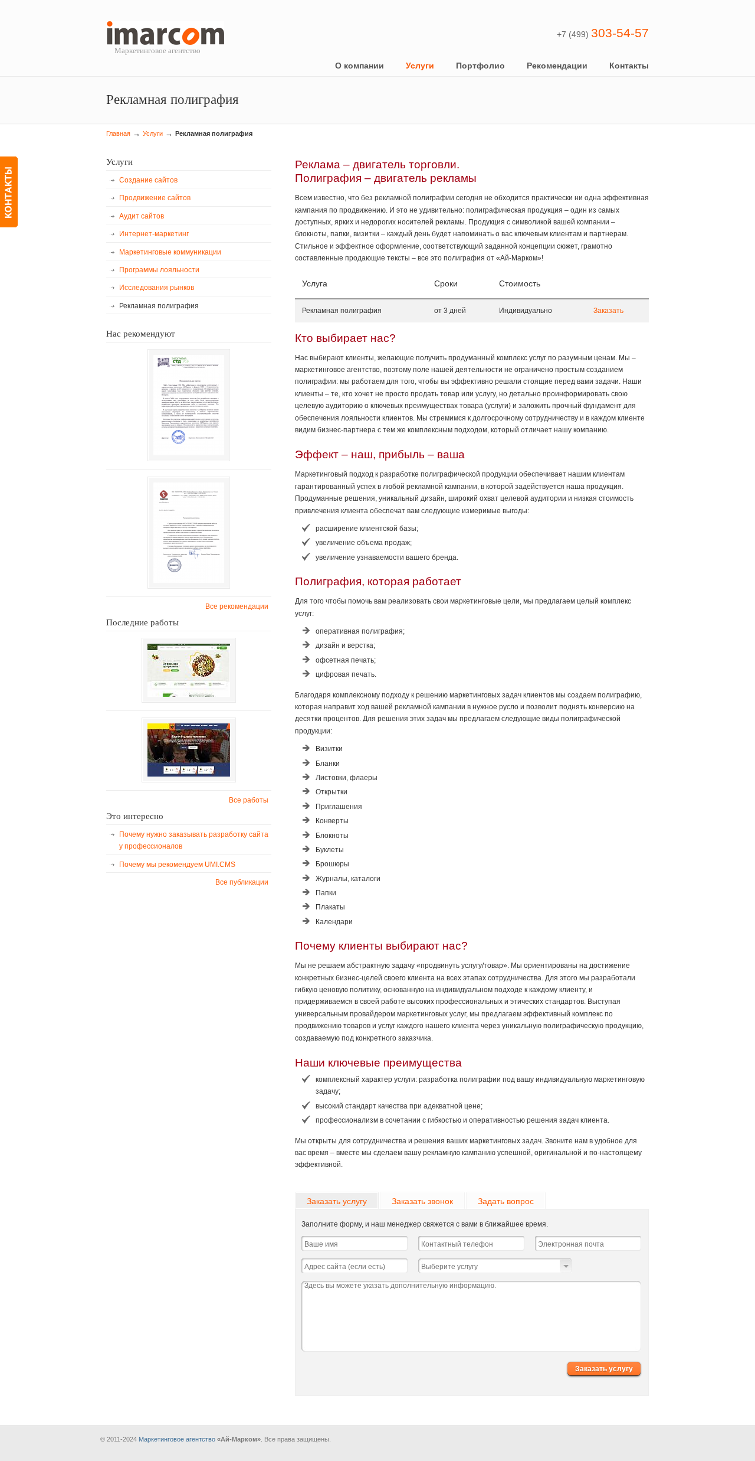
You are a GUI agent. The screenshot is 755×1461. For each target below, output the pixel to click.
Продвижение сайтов (155, 198)
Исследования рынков (156, 287)
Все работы (248, 800)
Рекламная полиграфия (159, 306)
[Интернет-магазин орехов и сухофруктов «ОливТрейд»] (188, 670)
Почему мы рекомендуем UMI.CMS (177, 864)
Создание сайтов (148, 180)
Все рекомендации (236, 606)
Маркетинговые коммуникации (170, 252)
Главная (118, 133)
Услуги (153, 133)
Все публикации (241, 882)
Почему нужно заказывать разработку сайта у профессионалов (193, 840)
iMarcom (165, 33)
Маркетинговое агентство (177, 1439)
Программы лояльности (159, 270)
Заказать (608, 310)
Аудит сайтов (141, 216)
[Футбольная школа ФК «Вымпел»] (188, 750)
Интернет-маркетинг (154, 234)
